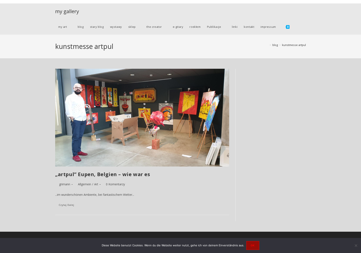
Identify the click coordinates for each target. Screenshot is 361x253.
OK (253, 245)
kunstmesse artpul (294, 45)
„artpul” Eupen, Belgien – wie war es (102, 174)
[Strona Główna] (267, 45)
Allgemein (84, 184)
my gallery (67, 11)
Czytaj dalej (70, 206)
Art (96, 184)
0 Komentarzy (115, 184)
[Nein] (356, 245)
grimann (64, 184)
